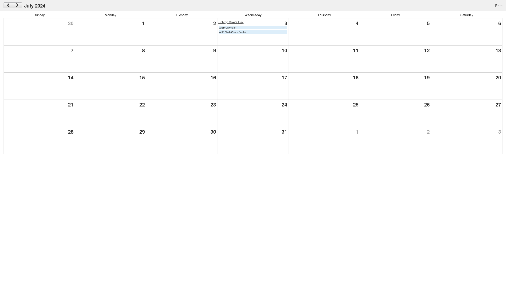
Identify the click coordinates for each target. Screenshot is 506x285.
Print (498, 5)
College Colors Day (231, 22)
